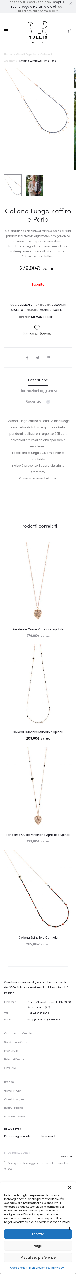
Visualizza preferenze (38, 1257)
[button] (70, 1187)
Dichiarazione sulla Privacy (46, 1268)
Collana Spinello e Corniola (38, 937)
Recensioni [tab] (37, 401)
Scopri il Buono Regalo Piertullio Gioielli (37, 4)
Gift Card (10, 1068)
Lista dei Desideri (15, 1059)
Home (8, 54)
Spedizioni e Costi (15, 1042)
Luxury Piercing (13, 1108)
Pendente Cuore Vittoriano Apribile (38, 629)
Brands (9, 1082)
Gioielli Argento (26, 54)
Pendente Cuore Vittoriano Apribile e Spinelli (38, 835)
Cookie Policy (18, 1268)
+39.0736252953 (38, 1013)
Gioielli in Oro (12, 1090)
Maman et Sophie (51, 310)
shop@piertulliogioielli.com (44, 1019)
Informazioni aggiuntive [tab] (38, 390)
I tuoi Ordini (11, 1050)
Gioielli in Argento (15, 1099)
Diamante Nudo (14, 1116)
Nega (38, 1246)
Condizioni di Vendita (18, 1033)
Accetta (38, 1234)
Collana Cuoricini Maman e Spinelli (38, 732)
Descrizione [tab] (38, 380)
